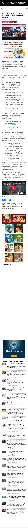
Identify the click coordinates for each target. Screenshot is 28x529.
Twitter (22, 208)
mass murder (10, 206)
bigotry (15, 203)
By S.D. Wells (14, 438)
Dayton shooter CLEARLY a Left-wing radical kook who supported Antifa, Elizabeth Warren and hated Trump (15, 419)
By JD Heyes (14, 369)
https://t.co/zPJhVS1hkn (11, 125)
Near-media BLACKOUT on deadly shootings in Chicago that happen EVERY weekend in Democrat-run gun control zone (16, 373)
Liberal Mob (20, 205)
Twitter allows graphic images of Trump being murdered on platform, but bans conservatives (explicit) (16, 497)
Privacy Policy (14, 523)
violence (4, 210)
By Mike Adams (15, 448)
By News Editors (15, 392)
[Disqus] (14, 284)
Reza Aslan (17, 206)
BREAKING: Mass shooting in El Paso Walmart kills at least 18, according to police (15, 474)
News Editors (11, 19)
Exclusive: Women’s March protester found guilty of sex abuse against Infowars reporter (15, 453)
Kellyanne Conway (6, 205)
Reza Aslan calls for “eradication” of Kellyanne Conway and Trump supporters (15, 389)
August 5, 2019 (8, 160)
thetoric (14, 208)
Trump (18, 208)
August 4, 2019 (8, 110)
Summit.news (8, 72)
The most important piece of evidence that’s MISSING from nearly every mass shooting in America (16, 435)
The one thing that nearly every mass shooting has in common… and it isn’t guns (15, 404)
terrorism (8, 208)
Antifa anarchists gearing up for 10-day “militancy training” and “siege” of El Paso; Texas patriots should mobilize (16, 504)
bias (11, 203)
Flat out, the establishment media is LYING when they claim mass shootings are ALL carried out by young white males (16, 381)
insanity (20, 203)
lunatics (4, 206)
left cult (14, 205)
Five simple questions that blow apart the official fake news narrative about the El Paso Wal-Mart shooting (16, 460)
